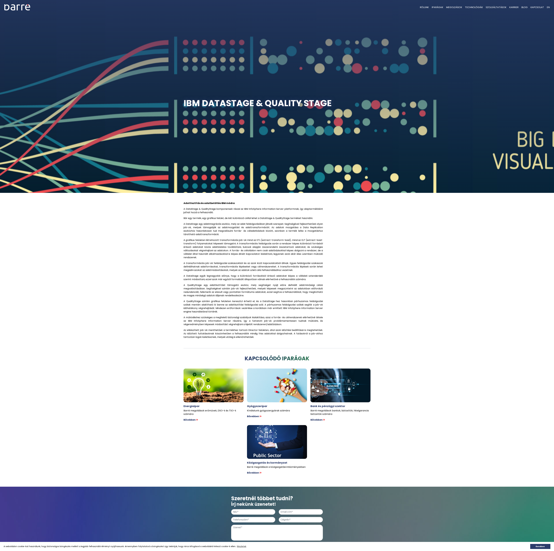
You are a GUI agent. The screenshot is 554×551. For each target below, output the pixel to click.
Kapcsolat (537, 7)
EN (548, 7)
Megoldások (454, 7)
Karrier (514, 7)
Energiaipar (192, 406)
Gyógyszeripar (257, 406)
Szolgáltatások (496, 7)
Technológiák (474, 7)
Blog (524, 7)
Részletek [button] (241, 546)
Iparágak (437, 7)
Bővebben (190, 419)
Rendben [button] (540, 546)
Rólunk (424, 7)
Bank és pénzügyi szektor (327, 406)
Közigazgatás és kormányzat (267, 462)
